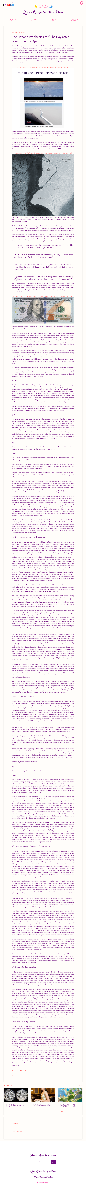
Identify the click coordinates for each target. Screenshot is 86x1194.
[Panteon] (7, 5)
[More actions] (73, 32)
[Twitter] (13, 5)
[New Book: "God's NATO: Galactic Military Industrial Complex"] (70, 1095)
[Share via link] (25, 1070)
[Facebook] (11, 5)
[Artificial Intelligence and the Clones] (43, 1095)
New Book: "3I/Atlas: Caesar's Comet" (15, 1106)
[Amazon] (3, 5)
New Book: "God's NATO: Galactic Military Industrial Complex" (68, 1106)
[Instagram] (5, 5)
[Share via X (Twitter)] (17, 1070)
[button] (81, 3)
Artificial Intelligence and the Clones (41, 1106)
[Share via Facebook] (13, 1070)
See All (80, 1085)
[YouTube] (9, 5)
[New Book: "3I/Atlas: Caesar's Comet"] (16, 1095)
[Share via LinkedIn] (21, 1070)
